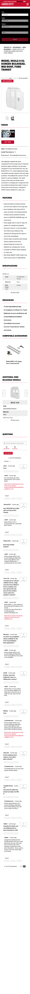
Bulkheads (17, 47)
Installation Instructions (12, 323)
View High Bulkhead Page (13, 306)
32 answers (15, 78)
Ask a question (7, 81)
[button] (27, 15)
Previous (3, 393)
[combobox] (15, 15)
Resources (6, 155)
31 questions (5, 78)
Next (26, 393)
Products (7, 47)
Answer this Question (11, 471)
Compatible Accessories (18, 155)
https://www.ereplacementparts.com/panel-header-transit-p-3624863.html (13, 617)
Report (19, 498)
